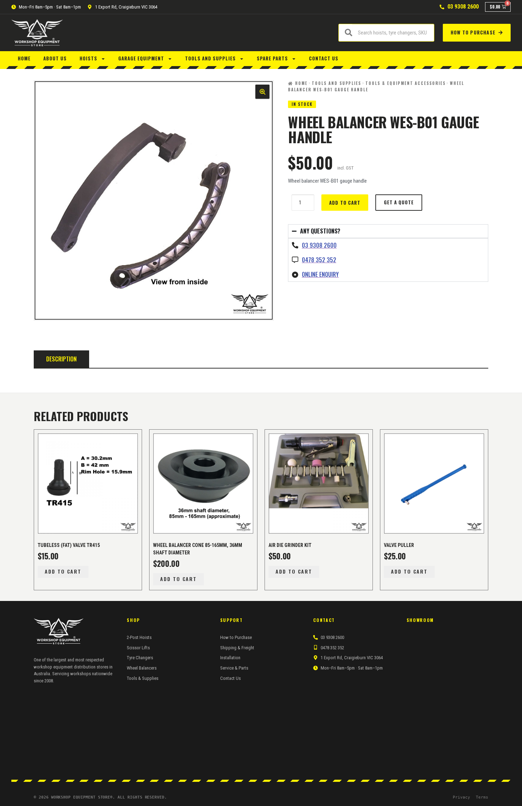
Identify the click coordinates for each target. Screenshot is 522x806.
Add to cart (344, 202)
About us (55, 58)
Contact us (323, 58)
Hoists (88, 58)
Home (24, 58)
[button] (262, 92)
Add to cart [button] (63, 571)
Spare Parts (272, 58)
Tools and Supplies (210, 58)
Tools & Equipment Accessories (405, 83)
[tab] (61, 359)
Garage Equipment (141, 58)
